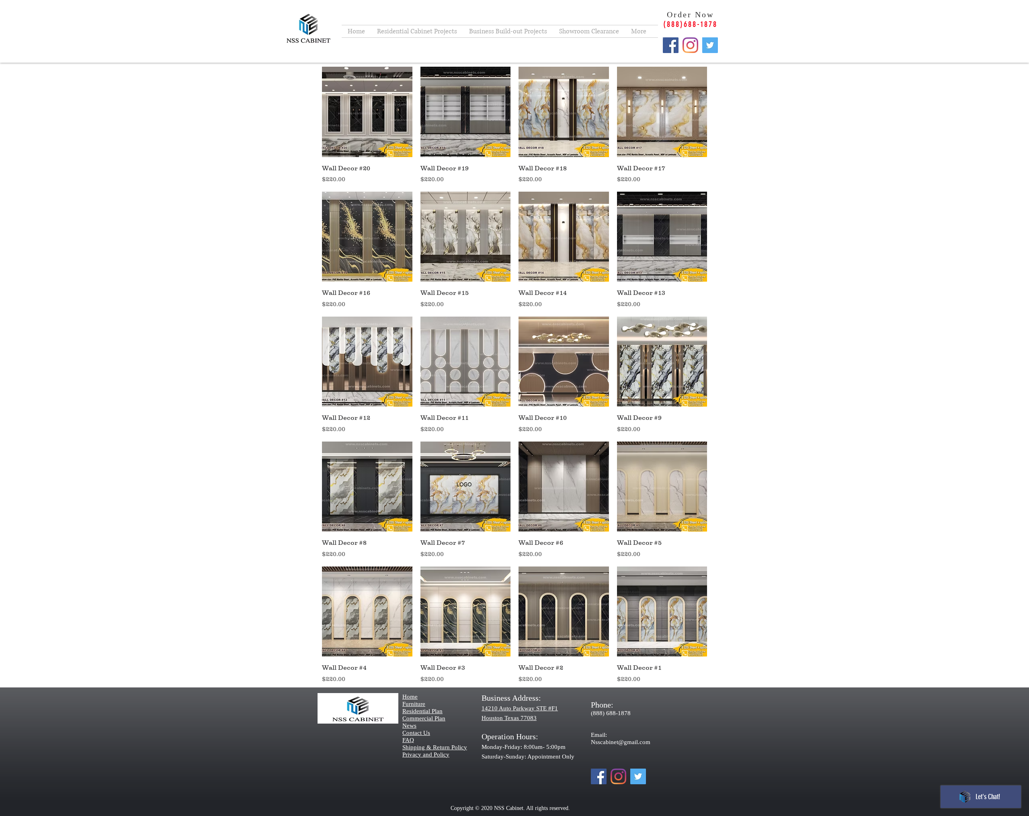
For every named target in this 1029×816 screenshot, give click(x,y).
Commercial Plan (423, 718)
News (409, 725)
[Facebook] (670, 45)
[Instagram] (690, 45)
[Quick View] (367, 112)
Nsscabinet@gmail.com (620, 742)
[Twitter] (710, 45)
